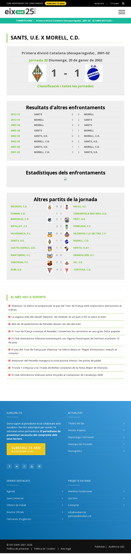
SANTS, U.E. (18, 240)
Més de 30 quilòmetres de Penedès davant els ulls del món (46, 324)
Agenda (11, 491)
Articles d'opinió (76, 430)
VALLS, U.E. (79, 206)
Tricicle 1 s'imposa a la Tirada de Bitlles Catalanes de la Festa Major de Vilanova (59, 367)
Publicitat (100, 546)
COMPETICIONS (24, 20)
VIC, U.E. (78, 262)
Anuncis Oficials (15, 512)
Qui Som (73, 498)
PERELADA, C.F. (82, 226)
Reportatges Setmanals (81, 437)
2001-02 (15, 146)
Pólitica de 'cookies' (45, 548)
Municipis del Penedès (80, 444)
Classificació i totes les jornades (65, 86)
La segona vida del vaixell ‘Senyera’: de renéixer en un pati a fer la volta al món (59, 316)
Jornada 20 (38, 60)
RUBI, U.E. (16, 269)
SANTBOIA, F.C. (20, 262)
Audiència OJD (116, 546)
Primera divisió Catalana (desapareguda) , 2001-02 (63, 20)
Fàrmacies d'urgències (19, 519)
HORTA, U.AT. (81, 247)
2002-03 (15, 136)
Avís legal (66, 548)
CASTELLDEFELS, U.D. (23, 247)
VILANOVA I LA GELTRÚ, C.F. (89, 233)
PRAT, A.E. (79, 219)
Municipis (99, 3)
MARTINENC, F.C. (21, 255)
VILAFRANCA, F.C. (21, 233)
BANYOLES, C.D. (20, 219)
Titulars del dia (76, 423)
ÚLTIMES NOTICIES (102, 20)
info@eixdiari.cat (77, 512)
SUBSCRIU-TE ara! (56, 3)
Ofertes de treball (16, 505)
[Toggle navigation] (122, 12)
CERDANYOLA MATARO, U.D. (90, 213)
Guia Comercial (15, 498)
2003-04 (15, 125)
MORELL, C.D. (81, 240)
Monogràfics (75, 451)
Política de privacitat (18, 548)
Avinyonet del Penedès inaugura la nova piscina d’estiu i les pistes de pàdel (56, 360)
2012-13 (15, 114)
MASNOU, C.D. (19, 206)
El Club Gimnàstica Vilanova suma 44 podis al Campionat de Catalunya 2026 (57, 374)
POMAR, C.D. (18, 213)
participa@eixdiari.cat (79, 516)
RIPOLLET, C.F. (19, 226)
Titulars (114, 3)
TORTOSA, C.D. (82, 269)
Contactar (73, 505)
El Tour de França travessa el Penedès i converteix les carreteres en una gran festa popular (66, 331)
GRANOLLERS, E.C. (84, 255)
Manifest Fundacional (80, 491)
